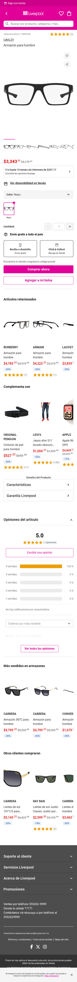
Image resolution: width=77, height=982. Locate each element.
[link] (16, 341)
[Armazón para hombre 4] (43, 146)
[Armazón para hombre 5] (55, 146)
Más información (52, 976)
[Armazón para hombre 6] (66, 146)
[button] (60, 34)
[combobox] (39, 623)
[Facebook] (31, 947)
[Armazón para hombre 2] (21, 146)
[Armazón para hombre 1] (9, 146)
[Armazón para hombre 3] (32, 146)
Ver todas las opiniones (40, 648)
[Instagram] (45, 947)
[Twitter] (38, 947)
